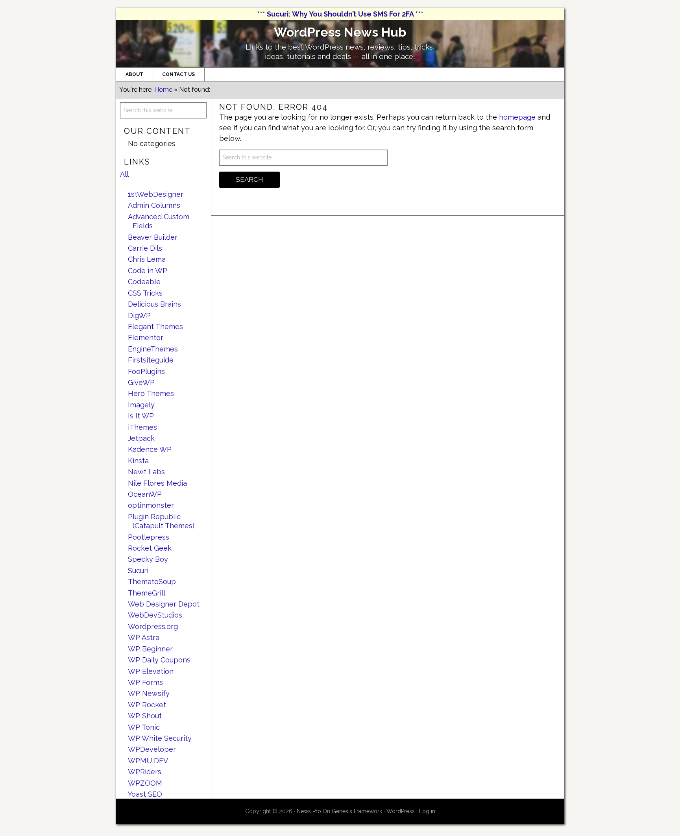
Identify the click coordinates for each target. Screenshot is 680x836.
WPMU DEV (148, 760)
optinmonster (151, 505)
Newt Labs (146, 472)
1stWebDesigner (155, 194)
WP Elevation (151, 671)
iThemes (142, 427)
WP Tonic (144, 727)
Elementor (145, 337)
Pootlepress (148, 537)
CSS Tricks (145, 293)
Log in (427, 811)
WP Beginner (150, 649)
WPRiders (144, 772)
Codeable (144, 281)
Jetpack (141, 438)
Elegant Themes (155, 326)
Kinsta (138, 461)
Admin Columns (154, 205)
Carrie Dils (145, 248)
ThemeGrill (146, 593)
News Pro (309, 811)
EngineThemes (153, 349)
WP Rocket (147, 705)
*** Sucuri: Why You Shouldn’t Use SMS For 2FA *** (340, 14)
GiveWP (141, 382)
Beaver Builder (152, 237)
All (124, 174)
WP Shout (145, 716)
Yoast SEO (145, 794)
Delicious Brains (154, 304)
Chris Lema (147, 259)
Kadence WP (150, 449)
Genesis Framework (357, 811)
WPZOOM (145, 783)
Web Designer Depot (164, 604)
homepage (517, 117)
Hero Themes (151, 393)
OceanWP (145, 494)
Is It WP (141, 416)
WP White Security (160, 738)
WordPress (400, 811)
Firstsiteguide (151, 360)
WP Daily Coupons (159, 660)
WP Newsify (149, 693)
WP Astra (143, 637)
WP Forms (145, 682)
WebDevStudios (155, 615)
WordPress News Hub (340, 32)
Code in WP (147, 270)
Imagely (141, 405)
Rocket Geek (150, 548)
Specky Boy (148, 559)
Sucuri (138, 570)
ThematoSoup (152, 581)
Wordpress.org (153, 626)
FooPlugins (146, 371)
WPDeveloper (152, 749)
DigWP (139, 315)
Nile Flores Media (157, 483)
